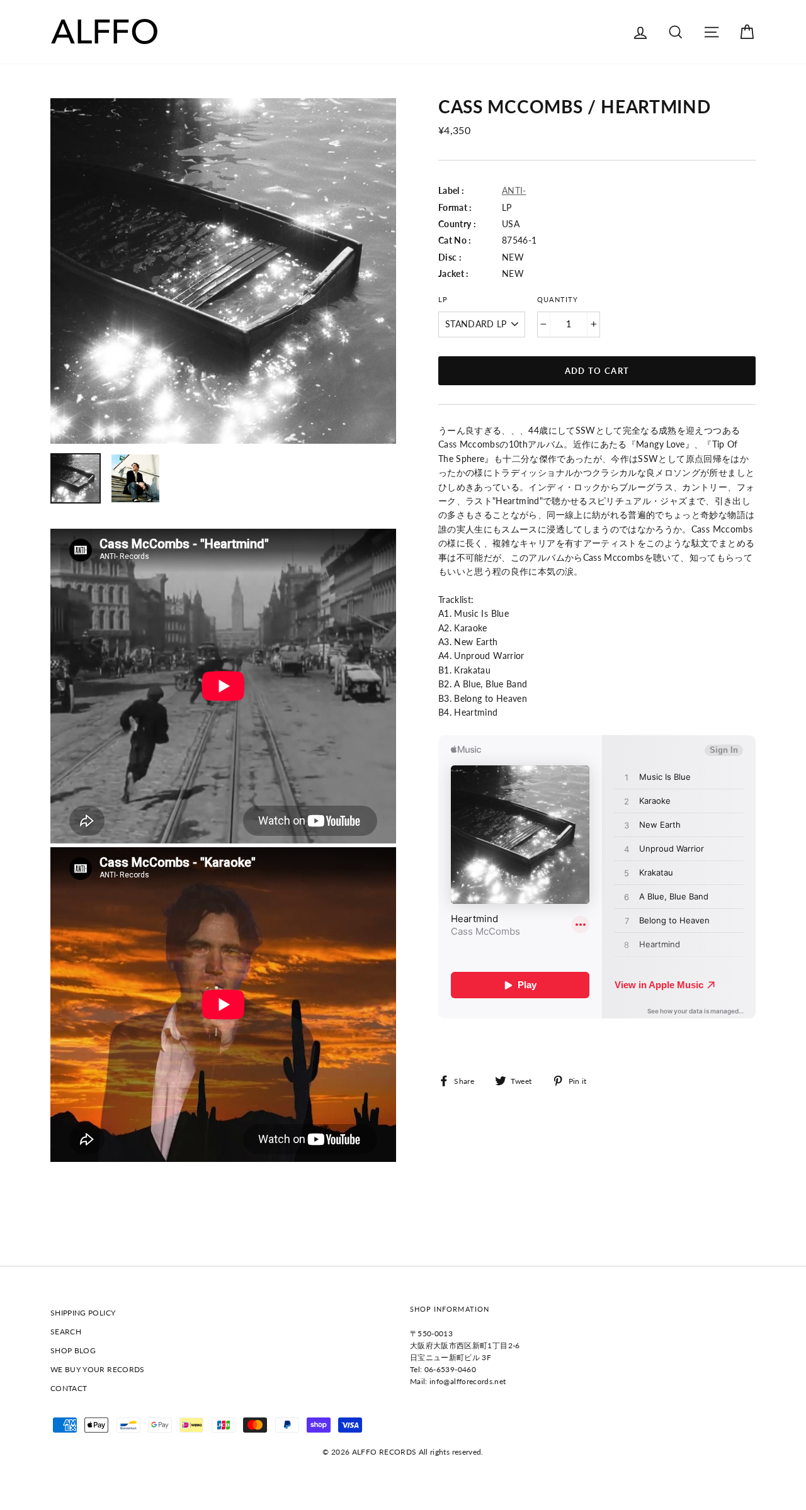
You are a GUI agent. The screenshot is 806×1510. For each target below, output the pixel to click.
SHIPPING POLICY (82, 1312)
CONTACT (68, 1388)
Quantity (557, 299)
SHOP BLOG (73, 1350)
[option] (223, 271)
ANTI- (514, 190)
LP (443, 299)
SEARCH (65, 1331)
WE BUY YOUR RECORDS (97, 1369)
